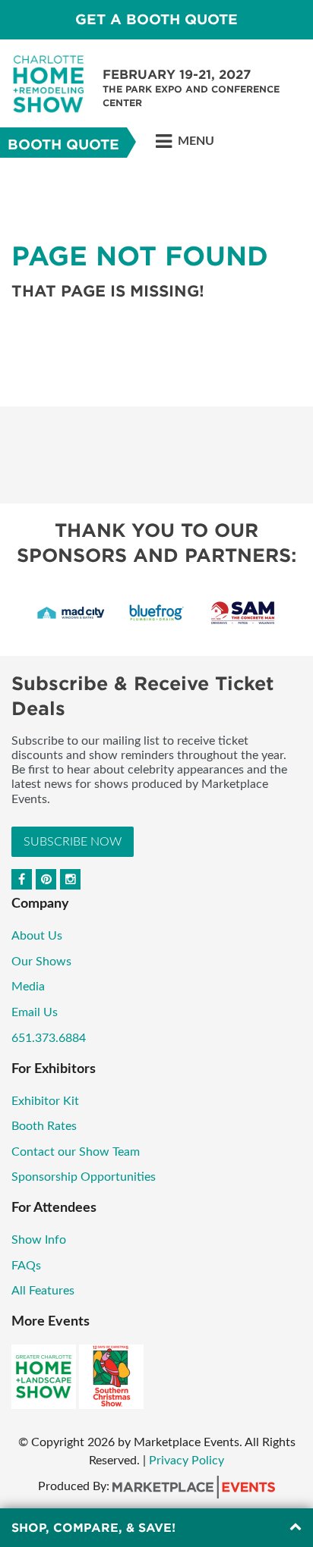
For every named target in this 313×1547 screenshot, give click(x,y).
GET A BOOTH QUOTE (156, 19)
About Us (36, 936)
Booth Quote (63, 144)
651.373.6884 (48, 1038)
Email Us (34, 1012)
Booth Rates (44, 1126)
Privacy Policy (186, 1460)
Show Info (38, 1240)
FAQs (26, 1266)
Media (28, 987)
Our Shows (41, 962)
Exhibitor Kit (45, 1101)
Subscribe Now (73, 842)
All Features (42, 1291)
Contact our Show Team (75, 1152)
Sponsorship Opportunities (83, 1177)
